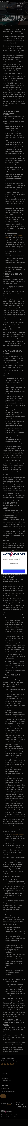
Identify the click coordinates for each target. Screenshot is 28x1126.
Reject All (14, 567)
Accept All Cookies (14, 571)
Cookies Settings (14, 563)
